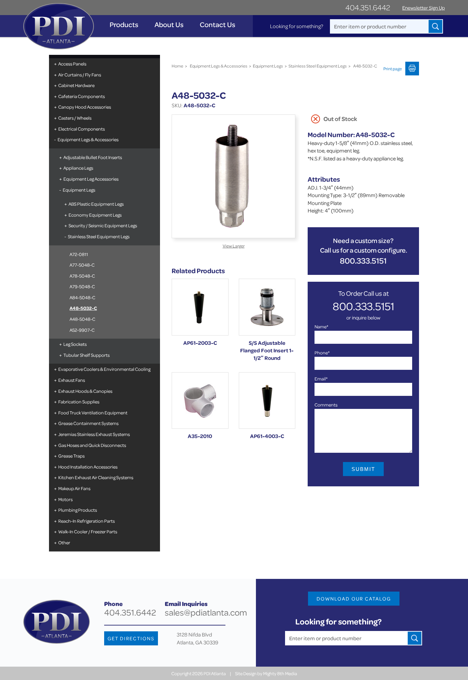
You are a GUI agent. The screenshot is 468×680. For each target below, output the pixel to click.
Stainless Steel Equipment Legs (99, 236)
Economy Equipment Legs (95, 214)
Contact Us (217, 24)
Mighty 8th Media (280, 673)
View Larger (234, 246)
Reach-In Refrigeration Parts (86, 521)
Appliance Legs (78, 168)
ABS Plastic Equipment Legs (96, 204)
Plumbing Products (77, 510)
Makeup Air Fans (74, 488)
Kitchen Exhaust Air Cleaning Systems (95, 477)
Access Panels (72, 63)
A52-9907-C (82, 330)
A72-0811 (79, 254)
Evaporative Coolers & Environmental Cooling (104, 369)
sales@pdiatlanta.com (206, 612)
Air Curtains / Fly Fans (79, 74)
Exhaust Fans (71, 380)
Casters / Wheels (74, 117)
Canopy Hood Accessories (84, 107)
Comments (326, 404)
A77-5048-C (82, 265)
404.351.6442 (367, 7)
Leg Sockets (75, 344)
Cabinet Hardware (76, 85)
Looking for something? (296, 26)
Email (321, 378)
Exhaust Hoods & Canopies (85, 391)
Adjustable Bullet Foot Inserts (92, 157)
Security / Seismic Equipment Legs (103, 225)
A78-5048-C (82, 275)
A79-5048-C (82, 286)
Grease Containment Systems (88, 423)
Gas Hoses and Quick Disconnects (92, 445)
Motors (65, 499)
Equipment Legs (79, 189)
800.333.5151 (363, 260)
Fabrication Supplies (78, 401)
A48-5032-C (83, 308)
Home (177, 66)
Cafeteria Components (81, 96)
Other (64, 542)
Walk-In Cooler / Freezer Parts (87, 531)
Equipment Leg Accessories (91, 178)
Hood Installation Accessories (88, 466)
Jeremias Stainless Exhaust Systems (94, 434)
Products (124, 24)
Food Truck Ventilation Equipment (92, 412)
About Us (169, 24)
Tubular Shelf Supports (86, 355)
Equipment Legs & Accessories (88, 139)
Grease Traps (71, 455)
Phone (322, 352)
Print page (392, 68)
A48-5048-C (82, 319)
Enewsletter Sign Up (423, 7)
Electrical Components (81, 128)
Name (321, 326)
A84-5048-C (82, 297)
